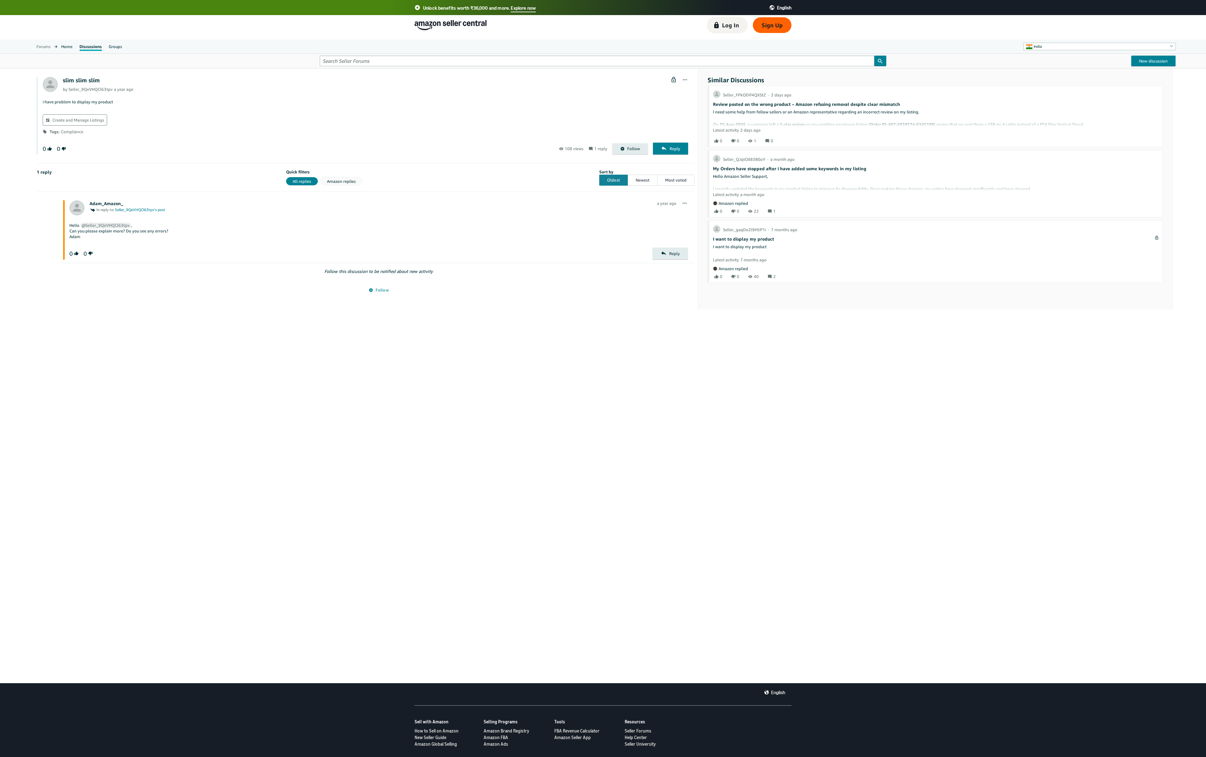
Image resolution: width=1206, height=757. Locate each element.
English (778, 692)
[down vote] (63, 148)
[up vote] (49, 148)
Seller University (640, 744)
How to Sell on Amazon (437, 730)
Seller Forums (638, 730)
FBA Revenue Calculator (577, 730)
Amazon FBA (496, 737)
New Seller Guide (430, 737)
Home (67, 46)
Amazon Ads (496, 744)
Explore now (523, 8)
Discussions (90, 46)
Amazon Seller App (572, 737)
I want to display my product (743, 239)
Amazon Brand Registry (506, 730)
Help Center (636, 737)
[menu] (685, 80)
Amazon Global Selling (436, 744)
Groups (115, 46)
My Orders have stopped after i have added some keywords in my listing (789, 168)
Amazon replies (341, 181)
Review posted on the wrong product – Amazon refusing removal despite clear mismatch (806, 104)
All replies (302, 181)
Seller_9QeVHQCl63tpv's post (140, 209)
